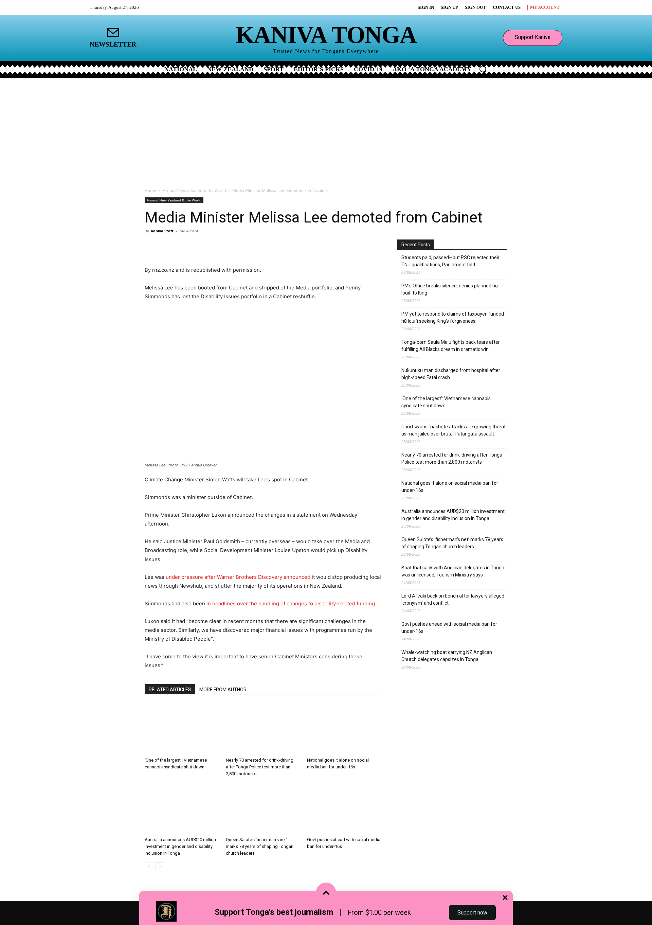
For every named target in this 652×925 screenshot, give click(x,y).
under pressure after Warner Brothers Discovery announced (238, 577)
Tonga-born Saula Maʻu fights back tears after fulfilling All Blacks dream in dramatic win (450, 345)
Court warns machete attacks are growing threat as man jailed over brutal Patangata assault (453, 430)
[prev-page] (149, 866)
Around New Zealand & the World (194, 190)
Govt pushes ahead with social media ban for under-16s (449, 627)
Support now (472, 912)
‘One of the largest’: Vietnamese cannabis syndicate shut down (446, 402)
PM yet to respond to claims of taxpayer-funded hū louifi (452, 317)
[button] (483, 69)
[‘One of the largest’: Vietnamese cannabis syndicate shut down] (182, 729)
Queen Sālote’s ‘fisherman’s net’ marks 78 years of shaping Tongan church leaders (259, 846)
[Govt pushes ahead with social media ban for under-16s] (344, 808)
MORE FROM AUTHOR (223, 689)
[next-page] (160, 866)
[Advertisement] (326, 129)
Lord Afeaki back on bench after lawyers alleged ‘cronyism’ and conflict (452, 599)
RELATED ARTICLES (170, 689)
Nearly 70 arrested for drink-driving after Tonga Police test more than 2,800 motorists (259, 767)
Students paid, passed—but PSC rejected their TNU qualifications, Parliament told (450, 261)
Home (150, 190)
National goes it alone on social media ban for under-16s (449, 486)
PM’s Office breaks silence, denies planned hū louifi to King (449, 289)
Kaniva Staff (162, 230)
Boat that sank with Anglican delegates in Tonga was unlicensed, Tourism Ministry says (452, 571)
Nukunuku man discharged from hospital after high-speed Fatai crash (450, 374)
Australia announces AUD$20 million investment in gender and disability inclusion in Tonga (180, 846)
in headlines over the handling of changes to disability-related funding (290, 603)
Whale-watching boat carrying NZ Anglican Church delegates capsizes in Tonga (446, 656)
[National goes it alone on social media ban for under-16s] (344, 729)
